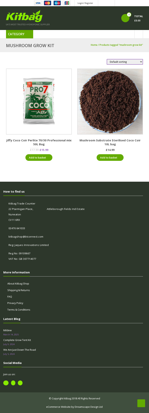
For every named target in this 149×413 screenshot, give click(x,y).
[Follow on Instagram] (111, 3)
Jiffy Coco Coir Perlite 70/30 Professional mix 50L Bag (39, 142)
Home (94, 45)
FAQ (9, 296)
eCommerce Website (58, 407)
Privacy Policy (15, 303)
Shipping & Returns (18, 290)
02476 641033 (17, 228)
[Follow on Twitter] (106, 3)
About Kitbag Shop (18, 283)
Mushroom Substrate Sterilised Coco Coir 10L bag (110, 142)
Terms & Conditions (18, 309)
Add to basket (37, 157)
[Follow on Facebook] (102, 3)
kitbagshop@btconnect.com (26, 236)
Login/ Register (85, 3)
